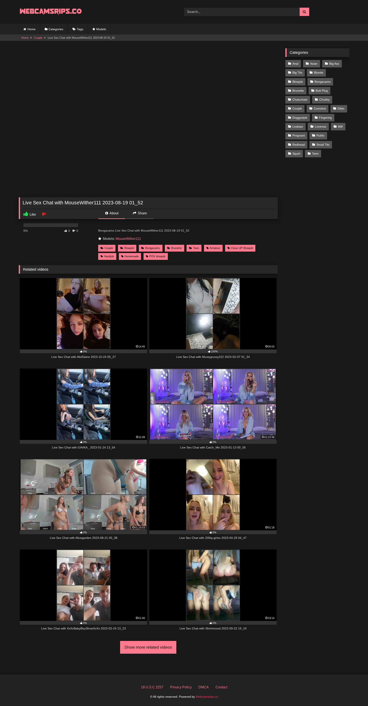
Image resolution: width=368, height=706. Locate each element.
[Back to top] (354, 693)
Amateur (215, 248)
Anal (295, 63)
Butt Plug (322, 90)
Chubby (324, 99)
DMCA (203, 687)
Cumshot (320, 108)
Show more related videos (148, 647)
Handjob (109, 256)
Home (31, 29)
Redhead (298, 144)
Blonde (318, 72)
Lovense (320, 126)
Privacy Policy (181, 687)
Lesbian (297, 126)
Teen (196, 248)
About (113, 213)
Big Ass (334, 63)
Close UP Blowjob (242, 248)
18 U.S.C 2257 (152, 687)
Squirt (296, 153)
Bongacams (152, 248)
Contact (221, 687)
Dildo (341, 108)
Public (320, 135)
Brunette (176, 248)
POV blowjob (157, 256)
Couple (38, 37)
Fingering (325, 117)
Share (142, 213)
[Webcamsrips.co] (51, 12)
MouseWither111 (128, 239)
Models (101, 29)
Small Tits (322, 144)
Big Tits (297, 72)
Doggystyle (299, 117)
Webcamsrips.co (207, 696)
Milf (340, 126)
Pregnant (298, 135)
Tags (80, 29)
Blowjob (129, 248)
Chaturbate (300, 99)
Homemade (132, 256)
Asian (314, 63)
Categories (56, 29)
